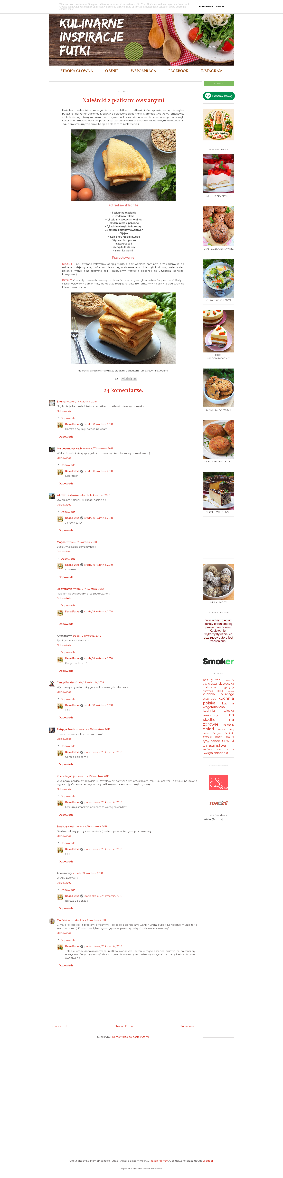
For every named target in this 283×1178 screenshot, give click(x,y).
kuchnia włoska (218, 710)
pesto (206, 733)
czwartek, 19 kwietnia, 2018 (94, 729)
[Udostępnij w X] (129, 378)
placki (219, 736)
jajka (220, 690)
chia (205, 684)
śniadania (221, 753)
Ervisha (61, 401)
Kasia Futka (72, 424)
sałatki (216, 741)
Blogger (208, 1160)
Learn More (205, 6)
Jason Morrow (159, 1160)
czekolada (209, 687)
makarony (210, 715)
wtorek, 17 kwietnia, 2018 (81, 401)
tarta (219, 749)
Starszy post (187, 1026)
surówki (207, 749)
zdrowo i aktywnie (68, 495)
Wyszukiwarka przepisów (218, 765)
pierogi (207, 736)
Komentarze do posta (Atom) (130, 1036)
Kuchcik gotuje (66, 776)
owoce (221, 729)
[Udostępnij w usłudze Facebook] (132, 378)
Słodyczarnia (64, 588)
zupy (230, 749)
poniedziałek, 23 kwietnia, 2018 (103, 752)
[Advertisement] (219, 538)
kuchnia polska (218, 700)
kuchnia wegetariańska (218, 705)
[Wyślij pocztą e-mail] (122, 378)
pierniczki (229, 733)
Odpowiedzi (68, 418)
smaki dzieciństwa (218, 743)
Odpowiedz (64, 411)
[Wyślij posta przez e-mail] (116, 378)
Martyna (62, 920)
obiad (208, 729)
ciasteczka (226, 683)
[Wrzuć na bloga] (126, 378)
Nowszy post (59, 1026)
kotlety (230, 691)
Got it (220, 6)
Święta (208, 753)
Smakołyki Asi (65, 826)
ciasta (212, 683)
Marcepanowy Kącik (69, 448)
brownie (229, 680)
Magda (61, 542)
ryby (206, 741)
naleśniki (228, 724)
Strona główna (124, 1026)
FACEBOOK (178, 71)
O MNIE (112, 71)
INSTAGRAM (211, 71)
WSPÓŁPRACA (143, 71)
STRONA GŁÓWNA (76, 71)
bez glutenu (212, 680)
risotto (230, 736)
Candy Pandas (66, 682)
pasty (230, 729)
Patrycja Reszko (66, 729)
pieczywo (217, 733)
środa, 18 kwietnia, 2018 (98, 424)
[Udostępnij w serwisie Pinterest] (135, 378)
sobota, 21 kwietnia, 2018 (88, 873)
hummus (208, 691)
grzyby (229, 687)
